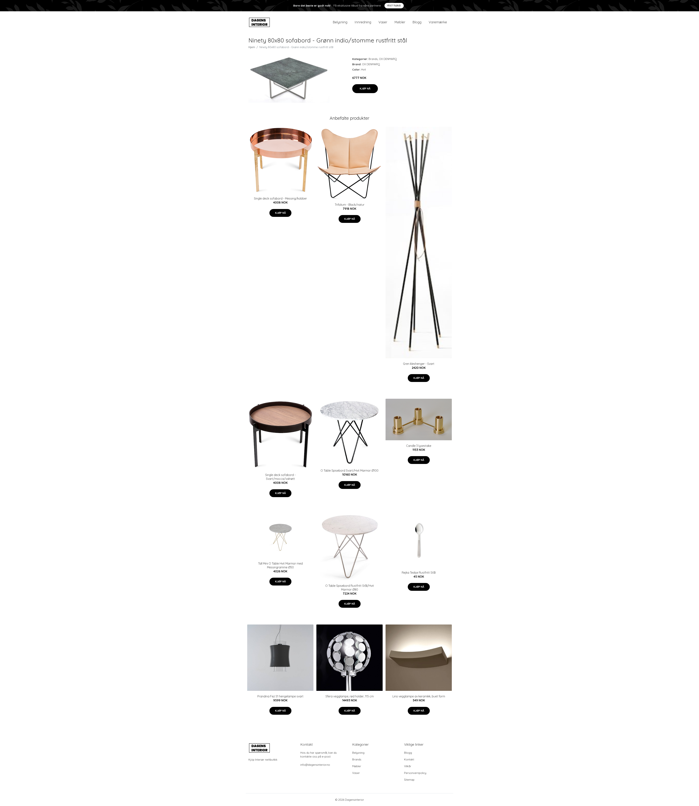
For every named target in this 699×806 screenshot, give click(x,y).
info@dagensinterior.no (315, 764)
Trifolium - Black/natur (349, 204)
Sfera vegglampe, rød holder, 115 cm (349, 696)
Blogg (416, 22)
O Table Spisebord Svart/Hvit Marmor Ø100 (349, 470)
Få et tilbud (394, 5)
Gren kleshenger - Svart (418, 364)
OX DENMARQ (388, 59)
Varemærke (438, 22)
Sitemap (409, 779)
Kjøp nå (365, 88)
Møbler (399, 22)
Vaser (382, 22)
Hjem (251, 47)
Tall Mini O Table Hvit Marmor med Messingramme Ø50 (280, 565)
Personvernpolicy (415, 773)
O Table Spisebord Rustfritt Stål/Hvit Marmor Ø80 (349, 587)
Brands (373, 59)
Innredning (363, 22)
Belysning (340, 22)
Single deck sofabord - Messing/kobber (280, 198)
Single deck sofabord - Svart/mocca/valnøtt (280, 477)
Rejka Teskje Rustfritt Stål (419, 572)
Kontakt (409, 759)
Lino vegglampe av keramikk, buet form (418, 696)
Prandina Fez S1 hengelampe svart (280, 696)
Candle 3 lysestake (418, 446)
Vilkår (407, 766)
